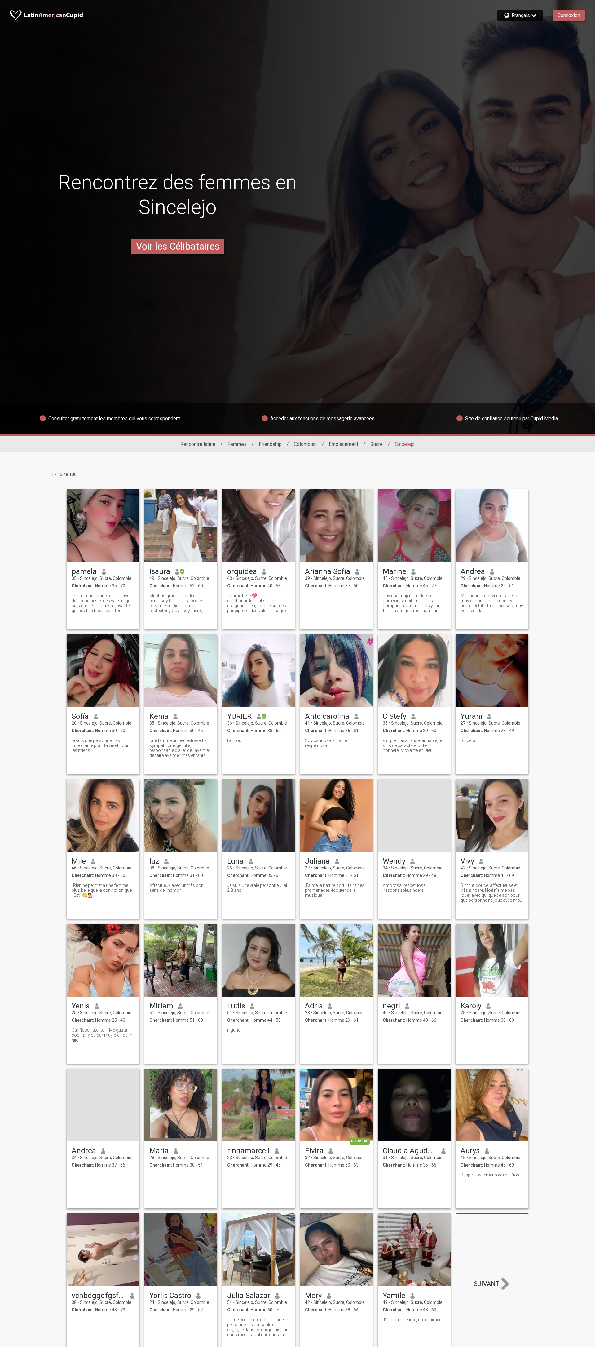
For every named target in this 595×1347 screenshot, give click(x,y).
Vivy (467, 861)
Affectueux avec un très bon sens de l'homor (176, 888)
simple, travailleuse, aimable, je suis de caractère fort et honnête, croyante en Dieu (412, 745)
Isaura (159, 571)
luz (154, 861)
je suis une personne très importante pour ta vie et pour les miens (100, 745)
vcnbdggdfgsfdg (98, 1295)
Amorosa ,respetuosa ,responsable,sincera (404, 888)
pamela (84, 571)
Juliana (317, 861)
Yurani (471, 716)
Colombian (305, 444)
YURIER (239, 716)
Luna (235, 861)
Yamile (394, 1295)
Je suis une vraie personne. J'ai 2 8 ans (257, 888)
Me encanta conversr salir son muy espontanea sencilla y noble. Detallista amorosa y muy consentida (492, 603)
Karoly (471, 1006)
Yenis (81, 1006)
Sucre (376, 444)
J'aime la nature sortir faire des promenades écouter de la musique (334, 890)
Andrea (473, 571)
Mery (313, 1295)
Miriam (161, 1006)
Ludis (236, 1006)
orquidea (242, 571)
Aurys (470, 1150)
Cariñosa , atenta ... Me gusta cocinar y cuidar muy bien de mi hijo (102, 1035)
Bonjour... (236, 740)
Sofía (80, 716)
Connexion (569, 15)
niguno (234, 1030)
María (159, 1150)
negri (391, 1006)
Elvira (314, 1150)
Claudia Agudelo (409, 1150)
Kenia (158, 716)
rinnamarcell (248, 1150)
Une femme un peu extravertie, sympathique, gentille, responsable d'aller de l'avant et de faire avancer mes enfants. (179, 748)
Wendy (394, 861)
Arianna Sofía (327, 571)
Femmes (237, 444)
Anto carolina (327, 716)
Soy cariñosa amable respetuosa (326, 743)
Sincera (468, 740)
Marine (394, 571)
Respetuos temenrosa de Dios (490, 1174)
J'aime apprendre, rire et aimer (412, 1319)
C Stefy (394, 716)
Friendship (270, 444)
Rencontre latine (197, 444)
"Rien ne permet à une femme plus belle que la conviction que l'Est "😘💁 (102, 890)
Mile (79, 861)
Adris (314, 1006)
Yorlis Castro (170, 1295)
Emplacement (343, 444)
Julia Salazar (248, 1295)
